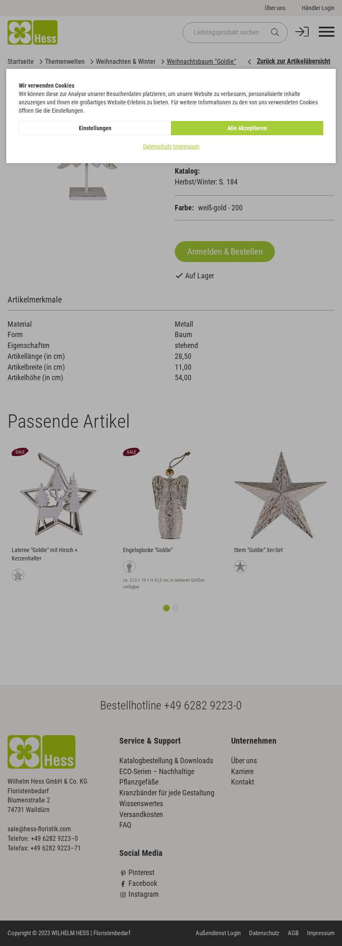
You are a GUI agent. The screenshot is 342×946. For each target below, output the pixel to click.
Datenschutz (157, 146)
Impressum (186, 146)
